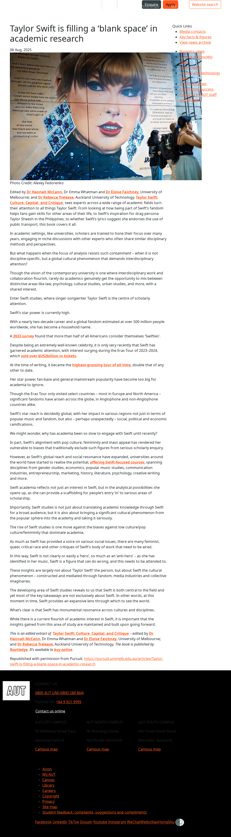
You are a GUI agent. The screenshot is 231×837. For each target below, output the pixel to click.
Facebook (43, 822)
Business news (192, 51)
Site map (49, 806)
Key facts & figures (196, 36)
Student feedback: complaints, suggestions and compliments (94, 812)
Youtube (100, 822)
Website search (205, 4)
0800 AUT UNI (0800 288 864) (59, 692)
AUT (7, 12)
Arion (47, 768)
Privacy (48, 801)
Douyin (86, 822)
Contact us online (50, 711)
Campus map (46, 749)
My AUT (48, 774)
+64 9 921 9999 (68, 701)
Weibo (145, 822)
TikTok (73, 822)
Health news (190, 67)
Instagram (117, 822)
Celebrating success (197, 89)
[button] (21, 6)
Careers (49, 790)
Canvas (48, 779)
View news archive (195, 42)
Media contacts (193, 31)
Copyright (50, 796)
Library (48, 785)
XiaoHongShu (162, 822)
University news (193, 83)
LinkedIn (60, 822)
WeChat (133, 822)
